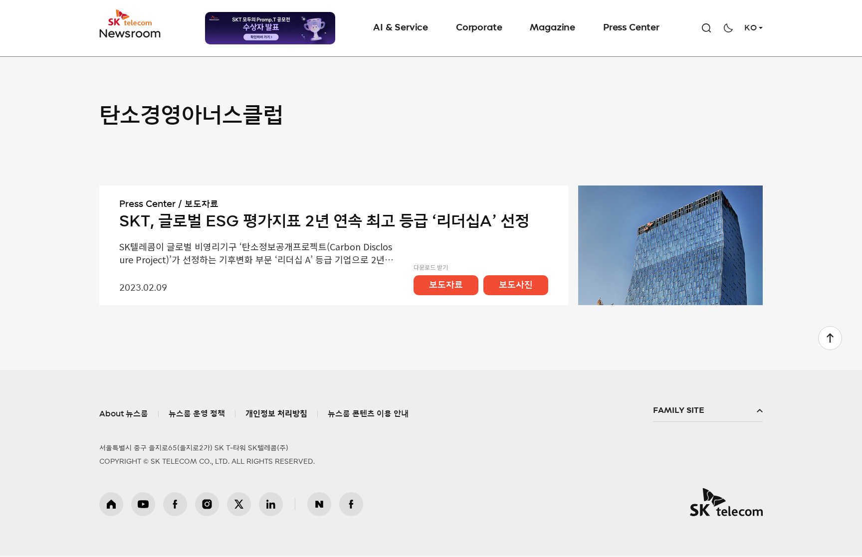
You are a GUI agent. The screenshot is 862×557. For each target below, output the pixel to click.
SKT (130, 23)
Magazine (552, 27)
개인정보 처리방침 (276, 414)
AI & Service (400, 27)
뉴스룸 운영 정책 (197, 414)
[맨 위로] (830, 338)
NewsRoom (130, 32)
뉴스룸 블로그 (319, 504)
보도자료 (446, 285)
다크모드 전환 (728, 28)
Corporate (479, 27)
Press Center (631, 27)
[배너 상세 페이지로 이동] (270, 28)
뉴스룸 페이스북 (351, 504)
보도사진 (516, 285)
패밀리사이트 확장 (708, 411)
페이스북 (175, 504)
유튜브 (143, 504)
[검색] (706, 28)
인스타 (207, 504)
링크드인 (271, 504)
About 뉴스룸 (123, 414)
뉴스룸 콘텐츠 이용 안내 (368, 414)
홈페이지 (111, 504)
